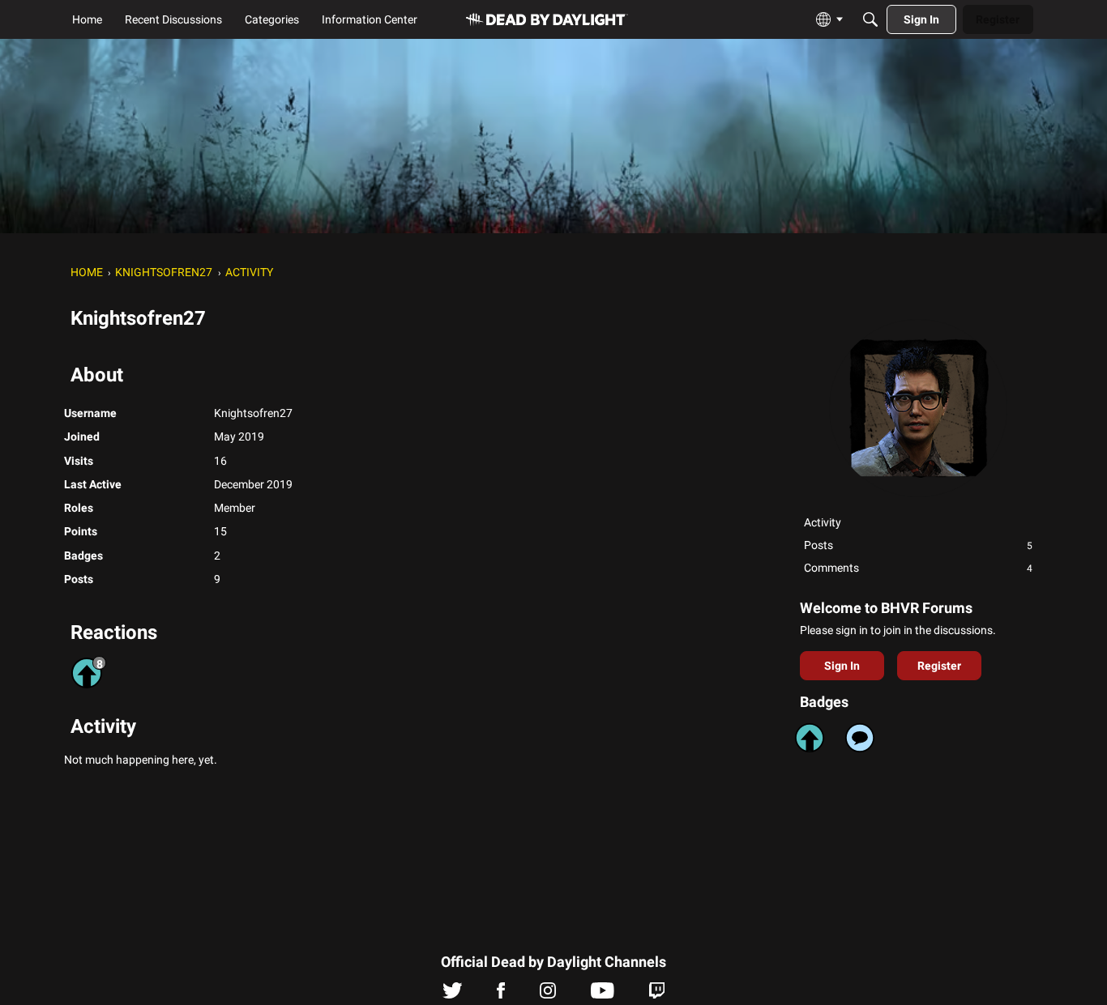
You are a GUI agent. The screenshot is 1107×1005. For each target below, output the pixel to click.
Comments (918, 567)
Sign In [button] (842, 665)
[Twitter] (452, 994)
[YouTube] (602, 994)
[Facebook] (501, 994)
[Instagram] (548, 994)
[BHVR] (547, 20)
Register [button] (939, 665)
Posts (918, 545)
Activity (822, 522)
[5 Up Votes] (809, 737)
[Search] (870, 19)
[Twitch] (657, 994)
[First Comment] (859, 737)
